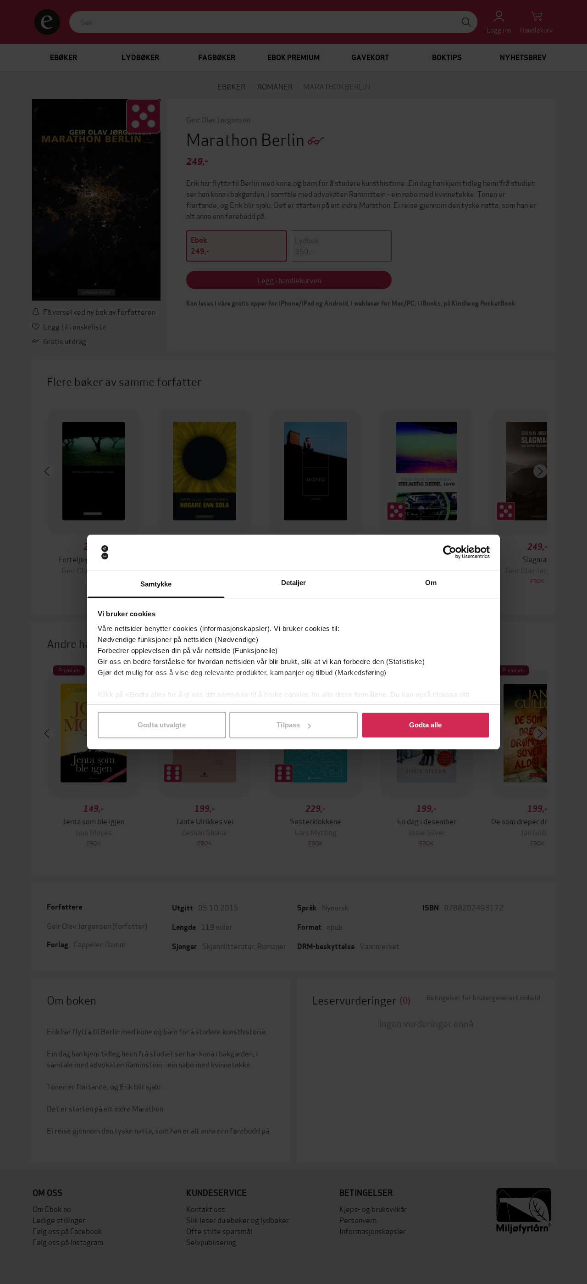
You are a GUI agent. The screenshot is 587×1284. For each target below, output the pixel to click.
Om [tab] (431, 582)
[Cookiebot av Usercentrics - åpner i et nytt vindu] (450, 552)
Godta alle (425, 725)
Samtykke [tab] (156, 584)
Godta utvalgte (161, 725)
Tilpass (288, 725)
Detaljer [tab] (293, 582)
